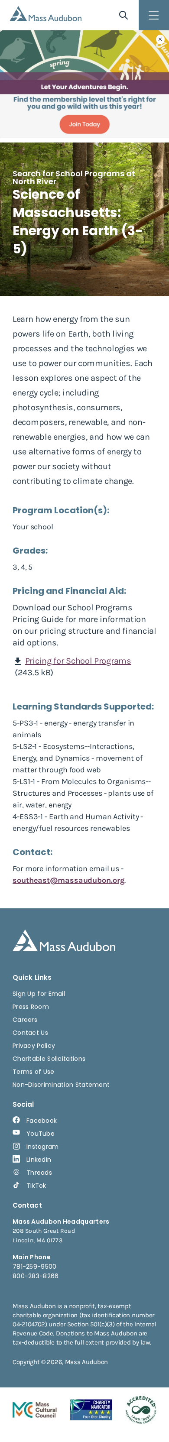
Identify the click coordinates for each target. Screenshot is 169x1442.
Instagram (42, 1146)
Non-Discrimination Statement (61, 1084)
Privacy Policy (34, 1045)
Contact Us (30, 1032)
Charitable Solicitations (49, 1058)
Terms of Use (34, 1071)
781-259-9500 (35, 1266)
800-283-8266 (36, 1276)
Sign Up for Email (39, 993)
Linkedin (38, 1159)
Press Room (31, 1006)
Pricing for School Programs (78, 661)
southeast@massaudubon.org (68, 880)
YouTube (40, 1133)
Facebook (41, 1120)
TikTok (36, 1185)
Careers (25, 1019)
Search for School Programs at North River (74, 177)
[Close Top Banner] (160, 39)
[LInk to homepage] (45, 13)
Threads (39, 1172)
